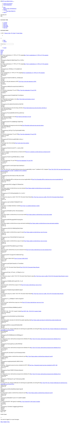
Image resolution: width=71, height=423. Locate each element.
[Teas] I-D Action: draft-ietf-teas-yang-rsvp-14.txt (33, 302)
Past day (5, 23)
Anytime (5, 22)
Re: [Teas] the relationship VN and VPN (27, 90)
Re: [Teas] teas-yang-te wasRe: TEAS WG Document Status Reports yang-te (51, 276)
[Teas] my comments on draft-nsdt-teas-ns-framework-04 (37, 151)
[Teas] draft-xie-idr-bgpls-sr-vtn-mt (23, 116)
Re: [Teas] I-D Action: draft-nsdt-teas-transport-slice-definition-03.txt (46, 338)
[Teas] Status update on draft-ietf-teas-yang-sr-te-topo (35, 240)
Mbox (2, 421)
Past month (5, 26)
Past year (5, 27)
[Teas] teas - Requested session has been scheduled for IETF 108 (43, 365)
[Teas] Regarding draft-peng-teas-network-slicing (33, 125)
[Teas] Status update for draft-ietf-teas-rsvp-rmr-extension (38, 188)
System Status (19, 33)
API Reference (13, 8)
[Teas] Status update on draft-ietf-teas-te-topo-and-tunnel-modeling (44, 223)
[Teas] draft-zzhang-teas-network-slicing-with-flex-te (35, 107)
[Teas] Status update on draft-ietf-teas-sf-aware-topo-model (39, 214)
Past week (5, 25)
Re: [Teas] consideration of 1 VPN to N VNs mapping (36, 55)
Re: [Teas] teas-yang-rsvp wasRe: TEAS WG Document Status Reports (47, 197)
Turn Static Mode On (10, 11)
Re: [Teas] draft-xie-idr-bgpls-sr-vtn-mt (26, 99)
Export (4, 47)
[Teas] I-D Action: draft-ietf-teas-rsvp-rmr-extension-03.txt (38, 249)
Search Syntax (6, 8)
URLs (8, 421)
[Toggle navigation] (13, 1)
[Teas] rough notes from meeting (22, 143)
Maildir (5, 421)
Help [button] (4, 7)
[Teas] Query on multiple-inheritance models (30, 205)
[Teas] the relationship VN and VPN (25, 160)
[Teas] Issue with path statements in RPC (27, 81)
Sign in (4, 12)
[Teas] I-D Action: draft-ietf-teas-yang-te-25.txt (31, 284)
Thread (4, 41)
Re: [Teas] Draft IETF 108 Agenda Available (30, 401)
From (2, 51)
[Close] (1, 417)
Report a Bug (8, 33)
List (1, 53)
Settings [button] (5, 9)
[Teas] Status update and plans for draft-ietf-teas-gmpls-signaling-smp (46, 320)
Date (4, 40)
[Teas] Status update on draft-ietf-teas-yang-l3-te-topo (35, 232)
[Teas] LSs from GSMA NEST (21, 258)
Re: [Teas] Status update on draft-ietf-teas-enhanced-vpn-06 (40, 356)
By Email (13, 33)
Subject (2, 50)
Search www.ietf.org (7, 3)
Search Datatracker (7, 4)
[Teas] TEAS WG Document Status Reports (29, 267)
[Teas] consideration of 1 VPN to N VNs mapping (34, 72)
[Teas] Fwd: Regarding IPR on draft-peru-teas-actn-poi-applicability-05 (47, 179)
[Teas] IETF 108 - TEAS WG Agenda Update (31, 311)
